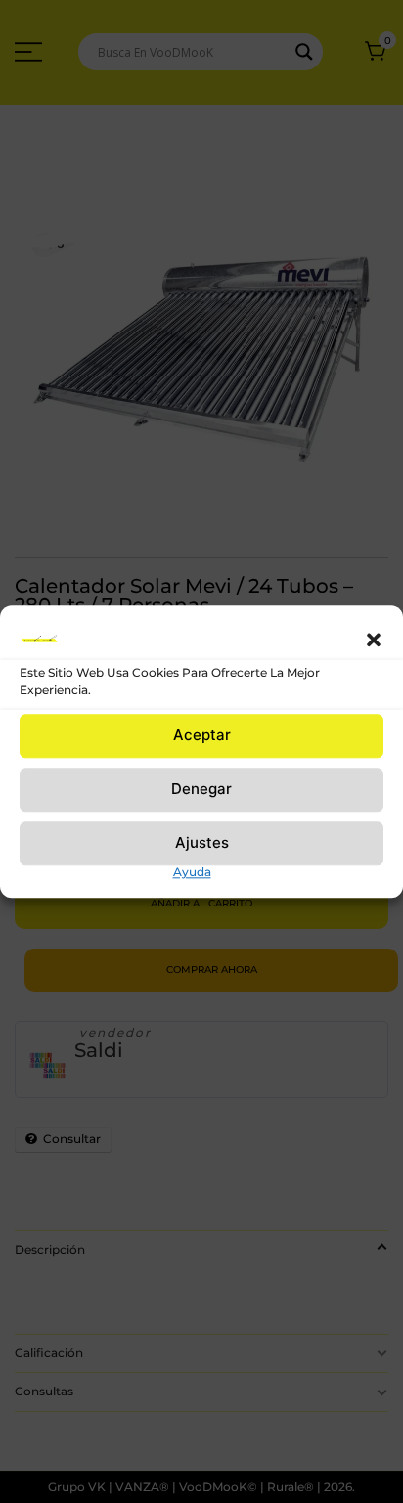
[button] (373, 639)
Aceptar (202, 735)
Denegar (201, 788)
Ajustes (202, 842)
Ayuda (192, 871)
